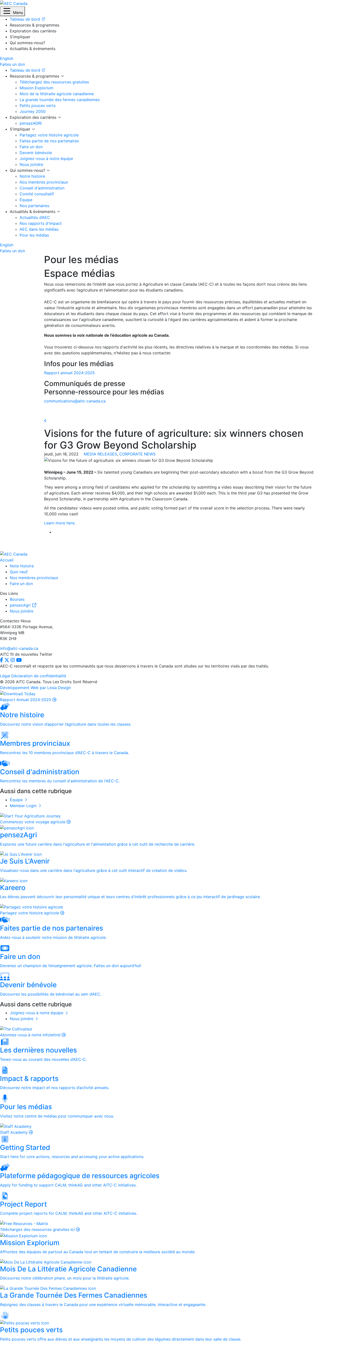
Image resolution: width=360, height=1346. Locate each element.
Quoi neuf (19, 571)
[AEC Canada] (13, 2)
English (6, 58)
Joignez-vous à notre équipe (46, 158)
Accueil (6, 560)
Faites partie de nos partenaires (49, 140)
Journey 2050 (33, 111)
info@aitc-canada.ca (19, 648)
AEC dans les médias (39, 229)
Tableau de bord (25, 70)
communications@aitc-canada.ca (75, 401)
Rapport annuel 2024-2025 (69, 372)
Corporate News (137, 454)
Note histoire (22, 565)
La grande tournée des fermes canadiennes (60, 99)
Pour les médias (34, 235)
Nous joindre (31, 164)
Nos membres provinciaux (44, 182)
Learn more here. (59, 522)
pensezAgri (21, 605)
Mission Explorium (36, 87)
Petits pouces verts (38, 105)
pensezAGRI (31, 123)
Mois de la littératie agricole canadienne (57, 93)
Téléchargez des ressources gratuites (54, 82)
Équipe (26, 199)
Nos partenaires (34, 205)
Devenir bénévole (36, 152)
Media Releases (100, 454)
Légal (5, 675)
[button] (12, 11)
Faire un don (31, 146)
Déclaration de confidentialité (38, 675)
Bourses (17, 599)
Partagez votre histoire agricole (49, 135)
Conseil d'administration (42, 188)
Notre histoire (32, 176)
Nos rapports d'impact (41, 223)
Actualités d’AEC (35, 217)
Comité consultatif (37, 193)
